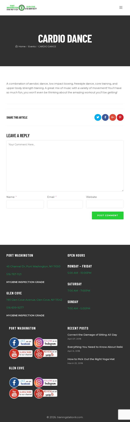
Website (91, 197)
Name (11, 197)
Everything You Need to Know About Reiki (95, 346)
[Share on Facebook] (105, 117)
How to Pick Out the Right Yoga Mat (91, 359)
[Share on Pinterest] (120, 117)
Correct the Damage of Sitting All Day (92, 334)
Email (51, 197)
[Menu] (121, 7)
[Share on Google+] (112, 117)
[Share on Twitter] (97, 117)
